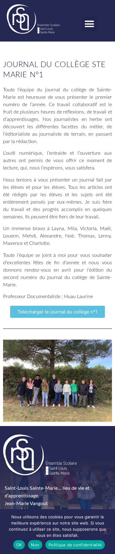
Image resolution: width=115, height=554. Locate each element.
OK (19, 544)
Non (35, 544)
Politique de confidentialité (75, 544)
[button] (89, 24)
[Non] (105, 531)
